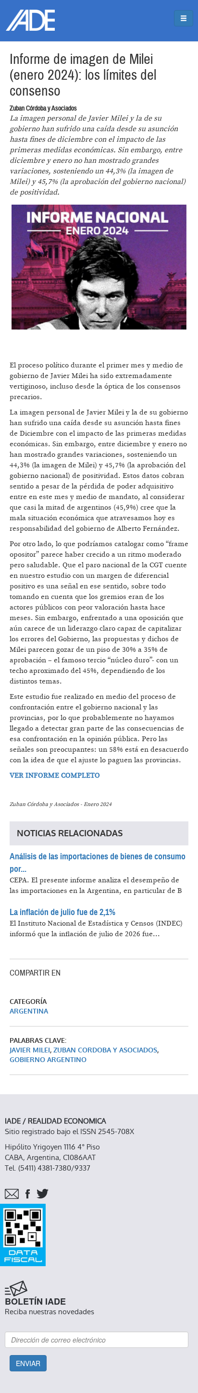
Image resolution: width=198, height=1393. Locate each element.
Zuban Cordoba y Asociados (105, 1050)
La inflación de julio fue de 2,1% (62, 912)
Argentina (29, 1011)
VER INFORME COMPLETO (55, 775)
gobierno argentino (48, 1059)
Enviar (28, 1363)
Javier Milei (30, 1050)
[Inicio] (30, 20)
